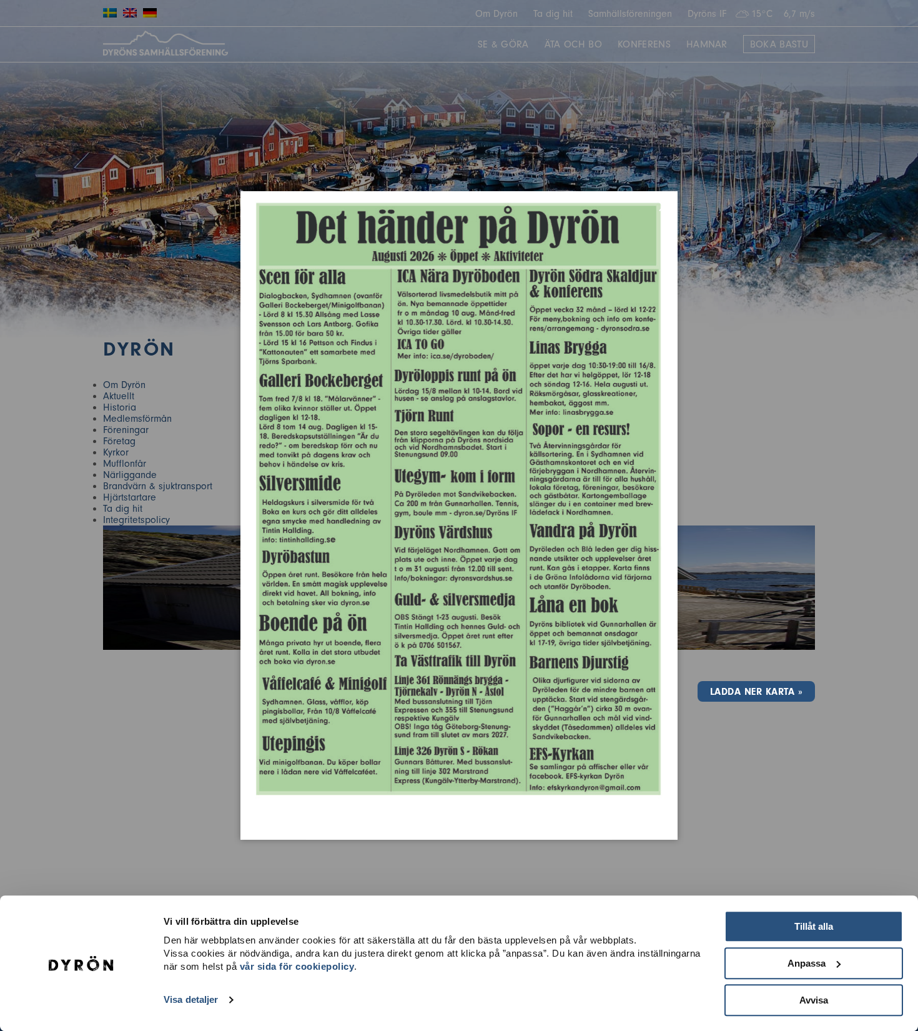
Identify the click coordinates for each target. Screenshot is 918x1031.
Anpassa (806, 963)
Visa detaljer (191, 1000)
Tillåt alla (813, 926)
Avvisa (813, 1000)
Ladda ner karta (752, 691)
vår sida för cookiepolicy (297, 966)
